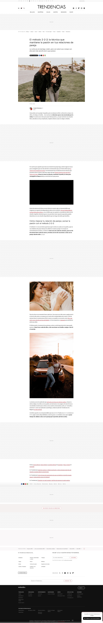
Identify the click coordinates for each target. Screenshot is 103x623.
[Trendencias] (51, 6)
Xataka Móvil (20, 595)
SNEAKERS (63, 12)
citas (65, 483)
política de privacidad (68, 560)
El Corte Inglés (49, 31)
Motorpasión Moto (61, 595)
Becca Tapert (66, 464)
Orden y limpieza (22, 566)
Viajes (19, 561)
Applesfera (20, 597)
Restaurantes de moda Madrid (62, 548)
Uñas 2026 (78, 548)
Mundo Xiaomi (21, 602)
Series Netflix (72, 548)
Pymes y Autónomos (79, 596)
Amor (56, 483)
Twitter (41, 55)
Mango (27, 31)
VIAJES (48, 12)
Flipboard (79, 8)
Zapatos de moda (45, 564)
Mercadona (68, 31)
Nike (43, 31)
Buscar (24, 8)
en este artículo (38, 409)
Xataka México (21, 610)
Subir (80, 587)
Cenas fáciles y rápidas (50, 548)
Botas (63, 31)
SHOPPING (40, 12)
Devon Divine (43, 464)
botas (19, 564)
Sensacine (40, 593)
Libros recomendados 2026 (40, 548)
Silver (31, 561)
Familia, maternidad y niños (34, 558)
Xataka (19, 593)
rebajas (31, 31)
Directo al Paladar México (51, 611)
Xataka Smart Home (20, 600)
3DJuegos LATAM (31, 610)
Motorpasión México (60, 611)
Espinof (39, 595)
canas (36, 31)
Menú (19, 8)
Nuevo (21, 8)
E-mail (45, 55)
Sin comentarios (34, 55)
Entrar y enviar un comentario (52, 508)
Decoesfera (69, 595)
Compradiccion (70, 597)
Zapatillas (59, 31)
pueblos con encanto (32, 567)
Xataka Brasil (20, 612)
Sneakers (20, 557)
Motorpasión (60, 593)
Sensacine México (41, 610)
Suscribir (73, 557)
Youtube (65, 573)
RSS (70, 573)
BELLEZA (32, 12)
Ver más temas (22, 572)
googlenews (84, 8)
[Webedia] (22, 587)
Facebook (76, 8)
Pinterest (73, 8)
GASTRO (55, 12)
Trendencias (69, 593)
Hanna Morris (36, 464)
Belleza (43, 561)
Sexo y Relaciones (37, 483)
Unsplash (60, 464)
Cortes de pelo (33, 564)
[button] (38, 108)
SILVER (71, 12)
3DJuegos (30, 593)
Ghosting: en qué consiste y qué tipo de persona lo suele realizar (54, 480)
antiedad (43, 566)
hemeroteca (45, 483)
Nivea (54, 31)
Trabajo (43, 557)
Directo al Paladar (51, 593)
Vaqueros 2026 (30, 548)
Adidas (40, 31)
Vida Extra (30, 595)
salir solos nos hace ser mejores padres (56, 402)
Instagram (81, 8)
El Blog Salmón (80, 593)
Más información (61, 621)
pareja (51, 483)
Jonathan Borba (52, 464)
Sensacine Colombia (40, 613)
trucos (60, 483)
